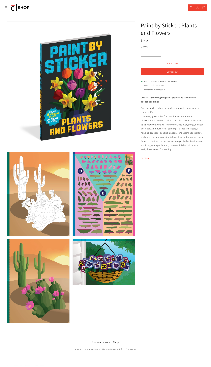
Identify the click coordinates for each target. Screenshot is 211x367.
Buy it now (172, 71)
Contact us (131, 349)
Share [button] (146, 158)
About (78, 349)
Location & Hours (92, 349)
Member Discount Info (112, 349)
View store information (154, 89)
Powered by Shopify (37, 366)
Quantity (144, 46)
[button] (6, 7)
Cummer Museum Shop (21, 366)
